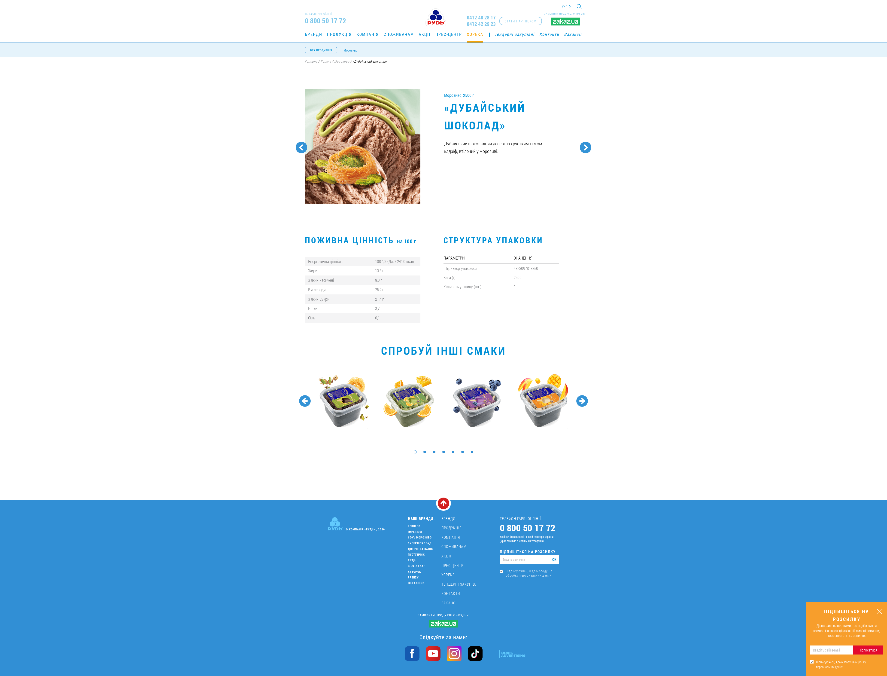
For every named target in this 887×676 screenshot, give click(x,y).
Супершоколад (419, 543)
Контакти (549, 34)
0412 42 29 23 (481, 24)
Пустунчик (416, 554)
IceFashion (416, 583)
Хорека (475, 34)
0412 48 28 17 (481, 17)
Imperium (415, 532)
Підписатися (868, 650)
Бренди (313, 34)
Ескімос (414, 526)
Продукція (339, 34)
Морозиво (350, 50)
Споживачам (399, 34)
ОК (554, 559)
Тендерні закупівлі (515, 34)
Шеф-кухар (416, 566)
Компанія (368, 34)
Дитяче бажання (421, 549)
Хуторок (414, 571)
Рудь (412, 560)
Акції (425, 34)
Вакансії (573, 34)
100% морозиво (420, 537)
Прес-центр (448, 34)
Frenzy (413, 577)
